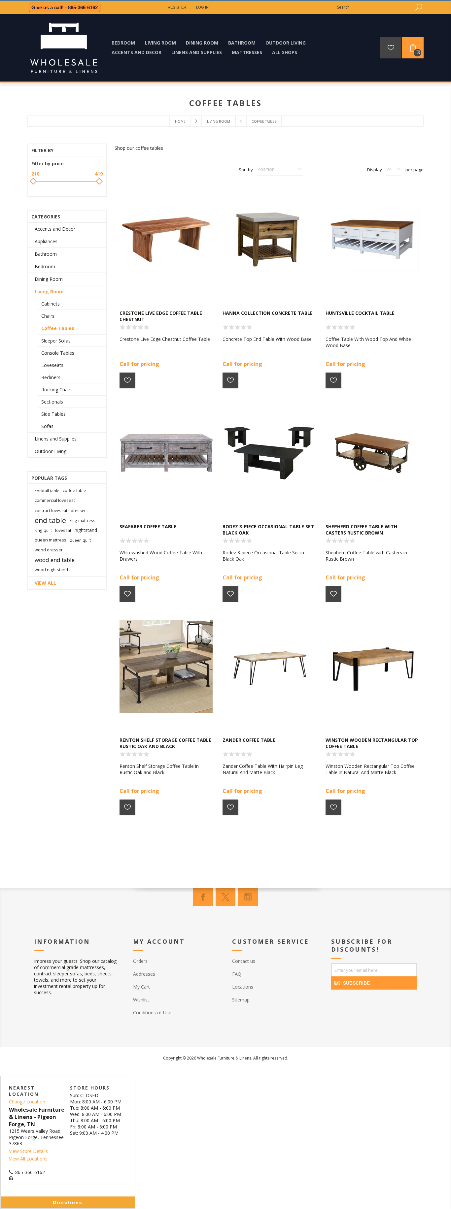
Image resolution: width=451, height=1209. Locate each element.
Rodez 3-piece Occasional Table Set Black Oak (268, 529)
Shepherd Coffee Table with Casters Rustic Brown (361, 529)
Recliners (50, 377)
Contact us (243, 961)
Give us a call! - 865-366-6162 (64, 7)
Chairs (47, 316)
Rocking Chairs (57, 389)
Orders (140, 961)
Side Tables (53, 414)
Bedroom (45, 266)
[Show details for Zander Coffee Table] (269, 666)
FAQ (236, 974)
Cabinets (50, 304)
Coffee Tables (57, 328)
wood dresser (49, 550)
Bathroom (46, 254)
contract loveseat (51, 510)
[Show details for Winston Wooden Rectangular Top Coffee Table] (372, 666)
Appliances (46, 241)
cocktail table (47, 490)
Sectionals (52, 402)
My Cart (141, 987)
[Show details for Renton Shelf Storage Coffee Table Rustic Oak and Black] (166, 666)
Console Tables (57, 353)
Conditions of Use (152, 1012)
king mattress (82, 520)
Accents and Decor (55, 229)
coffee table (74, 490)
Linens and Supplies (56, 439)
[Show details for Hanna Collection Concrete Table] (269, 239)
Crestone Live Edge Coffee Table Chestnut (161, 316)
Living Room (49, 291)
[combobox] (374, 7)
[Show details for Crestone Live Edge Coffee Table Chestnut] (166, 239)
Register (177, 7)
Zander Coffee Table (249, 740)
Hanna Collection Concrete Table (268, 313)
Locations (242, 987)
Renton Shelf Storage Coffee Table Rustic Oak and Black (165, 743)
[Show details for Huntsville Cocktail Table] (372, 239)
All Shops (284, 52)
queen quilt (80, 540)
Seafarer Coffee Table (148, 526)
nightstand (86, 530)
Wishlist (141, 1000)
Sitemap (241, 1000)
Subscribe (356, 983)
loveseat (63, 530)
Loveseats (52, 365)
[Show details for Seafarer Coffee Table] (166, 453)
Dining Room (49, 279)
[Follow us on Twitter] (225, 897)
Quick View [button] (169, 290)
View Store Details (28, 1151)
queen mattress (50, 540)
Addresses (144, 974)
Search (419, 7)
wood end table (55, 560)
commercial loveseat (55, 500)
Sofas (47, 426)
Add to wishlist (127, 380)
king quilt (43, 530)
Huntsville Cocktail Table (360, 313)
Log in (202, 7)
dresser (78, 510)
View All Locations (28, 1159)
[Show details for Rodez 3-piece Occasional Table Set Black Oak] (269, 453)
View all (45, 583)
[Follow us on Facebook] (203, 897)
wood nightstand (51, 569)
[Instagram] (248, 897)
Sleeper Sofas (56, 341)
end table (50, 520)
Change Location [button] (27, 1101)
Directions (68, 1202)
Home (180, 121)
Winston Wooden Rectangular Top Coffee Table (372, 743)
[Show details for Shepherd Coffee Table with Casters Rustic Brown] (372, 453)
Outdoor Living (50, 451)
